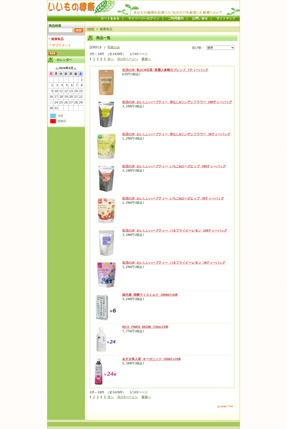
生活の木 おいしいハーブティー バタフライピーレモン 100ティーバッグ (174, 230)
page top (226, 406)
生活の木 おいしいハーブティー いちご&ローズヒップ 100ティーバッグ (174, 166)
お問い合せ (200, 18)
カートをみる (110, 18)
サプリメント (61, 45)
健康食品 (57, 39)
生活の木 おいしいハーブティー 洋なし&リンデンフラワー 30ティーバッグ (176, 134)
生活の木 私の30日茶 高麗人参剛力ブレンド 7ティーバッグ (165, 70)
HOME (90, 29)
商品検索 (55, 25)
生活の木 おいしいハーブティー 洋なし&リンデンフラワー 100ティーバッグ (177, 102)
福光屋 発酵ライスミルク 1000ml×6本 (150, 294)
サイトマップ (225, 18)
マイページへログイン (143, 18)
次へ (110, 59)
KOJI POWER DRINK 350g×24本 (145, 327)
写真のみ (113, 47)
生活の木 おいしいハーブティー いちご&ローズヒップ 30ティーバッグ (173, 198)
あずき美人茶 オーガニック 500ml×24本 (151, 359)
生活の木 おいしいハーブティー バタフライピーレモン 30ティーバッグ (173, 262)
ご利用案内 (176, 18)
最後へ (146, 59)
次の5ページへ (127, 59)
